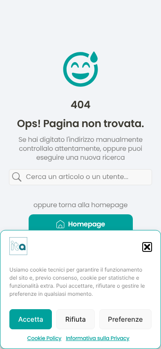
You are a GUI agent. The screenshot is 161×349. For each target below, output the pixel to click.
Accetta (30, 319)
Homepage (86, 224)
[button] (147, 247)
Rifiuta (75, 319)
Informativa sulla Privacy (97, 338)
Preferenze (125, 319)
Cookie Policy (44, 338)
